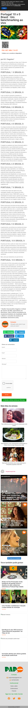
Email (3, 352)
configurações (17, 5)
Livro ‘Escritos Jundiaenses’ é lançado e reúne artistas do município (13, 606)
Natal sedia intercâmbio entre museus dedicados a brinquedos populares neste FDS (14, 463)
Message (4, 364)
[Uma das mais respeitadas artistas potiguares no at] (14, 542)
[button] (8, 332)
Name (3, 347)
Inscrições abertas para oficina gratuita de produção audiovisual (14, 654)
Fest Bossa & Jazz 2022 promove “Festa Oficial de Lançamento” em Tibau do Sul (12, 631)
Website (4, 358)
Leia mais (4, 588)
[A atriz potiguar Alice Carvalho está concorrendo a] (14, 515)
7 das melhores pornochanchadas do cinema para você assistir (14, 424)
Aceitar (4, 8)
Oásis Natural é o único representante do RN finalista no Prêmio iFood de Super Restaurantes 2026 (14, 444)
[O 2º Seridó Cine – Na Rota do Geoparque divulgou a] (14, 488)
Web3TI (18, 706)
